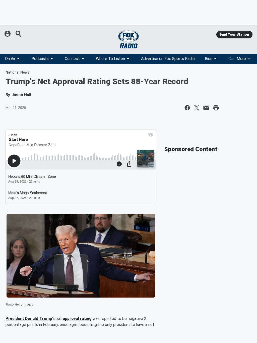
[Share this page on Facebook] (187, 107)
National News (17, 72)
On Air (10, 58)
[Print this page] (215, 107)
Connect (72, 58)
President (15, 318)
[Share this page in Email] (206, 107)
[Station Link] (128, 39)
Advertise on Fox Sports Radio (168, 58)
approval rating (77, 318)
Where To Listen (110, 58)
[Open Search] (19, 34)
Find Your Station (234, 34)
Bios (208, 58)
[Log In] (8, 34)
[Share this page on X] (196, 107)
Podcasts (40, 58)
